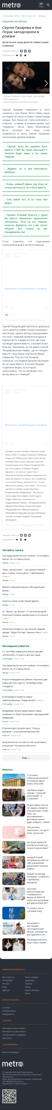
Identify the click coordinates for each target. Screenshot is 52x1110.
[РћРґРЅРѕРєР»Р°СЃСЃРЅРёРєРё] (21, 55)
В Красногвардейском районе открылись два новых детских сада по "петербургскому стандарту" (24, 683)
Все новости (8, 977)
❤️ (6, 315)
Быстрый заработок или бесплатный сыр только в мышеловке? (37, 845)
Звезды (42, 16)
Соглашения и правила (14, 1034)
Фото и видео (31, 977)
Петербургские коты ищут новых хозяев (37, 941)
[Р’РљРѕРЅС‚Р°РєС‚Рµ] (17, 55)
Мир (4, 987)
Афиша (5, 990)
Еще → (26, 757)
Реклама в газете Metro (14, 1028)
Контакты (7, 1038)
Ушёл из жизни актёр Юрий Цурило (20, 601)
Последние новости (15, 646)
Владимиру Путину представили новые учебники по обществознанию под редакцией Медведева (25, 714)
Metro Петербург (10, 1052)
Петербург (7, 980)
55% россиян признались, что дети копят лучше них (38, 830)
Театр (28, 987)
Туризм (28, 983)
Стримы (6, 1007)
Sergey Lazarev (27, 320)
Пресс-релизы (32, 990)
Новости (6, 735)
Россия (5, 721)
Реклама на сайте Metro (14, 1031)
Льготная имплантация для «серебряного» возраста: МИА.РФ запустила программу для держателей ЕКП (38, 895)
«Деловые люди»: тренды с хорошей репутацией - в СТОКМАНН (36, 794)
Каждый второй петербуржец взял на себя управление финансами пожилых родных (37, 863)
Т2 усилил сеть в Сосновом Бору (35, 909)
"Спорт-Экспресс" (21, 1083)
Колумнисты (8, 1014)
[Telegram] (25, 55)
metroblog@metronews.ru (13, 1081)
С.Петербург (7, 659)
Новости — (33, 16)
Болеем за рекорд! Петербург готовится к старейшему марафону (38, 878)
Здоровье (29, 980)
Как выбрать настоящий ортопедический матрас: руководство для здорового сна (37, 929)
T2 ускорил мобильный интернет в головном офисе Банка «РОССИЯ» (38, 779)
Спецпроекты (9, 1010)
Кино (27, 993)
